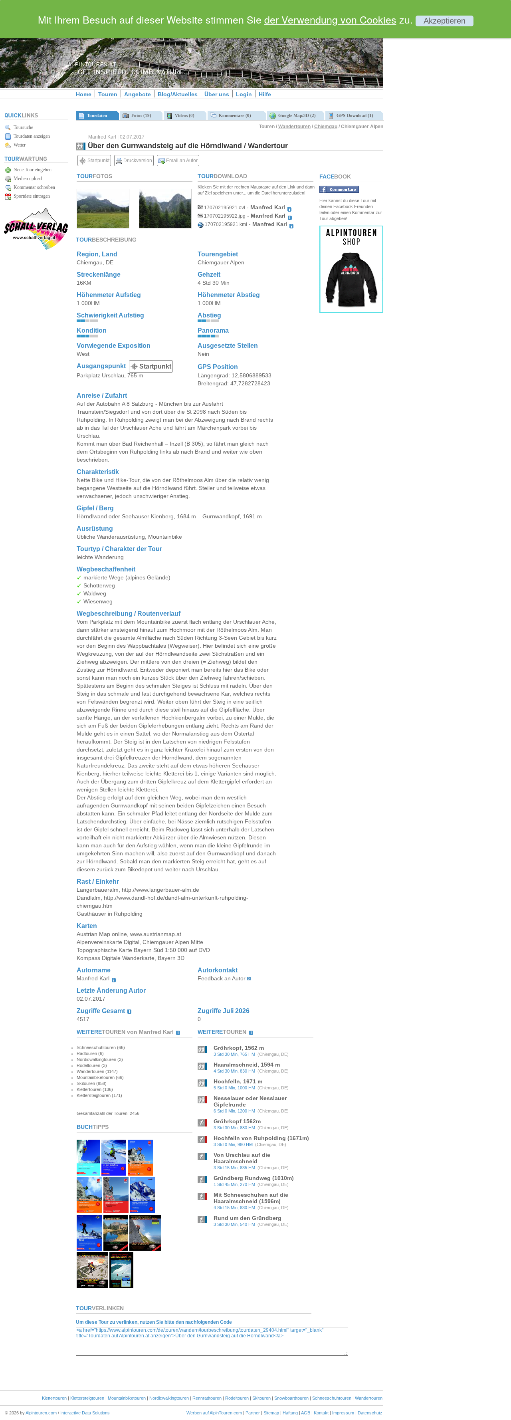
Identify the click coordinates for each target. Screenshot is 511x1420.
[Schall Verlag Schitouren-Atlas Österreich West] (121, 1286)
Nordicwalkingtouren (169, 1398)
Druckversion (137, 160)
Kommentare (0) (233, 115)
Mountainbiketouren (127, 1398)
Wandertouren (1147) (97, 1071)
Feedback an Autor (222, 978)
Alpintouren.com (41, 1412)
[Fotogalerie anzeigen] (103, 226)
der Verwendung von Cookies (330, 19)
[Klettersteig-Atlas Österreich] (92, 1286)
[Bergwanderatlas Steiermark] (115, 1248)
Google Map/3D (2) (296, 115)
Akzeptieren (444, 20)
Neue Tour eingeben (31, 170)
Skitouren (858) (92, 1083)
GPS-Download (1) (353, 115)
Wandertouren (294, 126)
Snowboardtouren (291, 1398)
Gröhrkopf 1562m (237, 1121)
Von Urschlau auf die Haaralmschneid (242, 1158)
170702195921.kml (225, 224)
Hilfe (265, 94)
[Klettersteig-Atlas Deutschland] (145, 1248)
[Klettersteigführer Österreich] (89, 1211)
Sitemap (271, 1412)
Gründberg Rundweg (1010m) (254, 1178)
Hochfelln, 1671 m (238, 1081)
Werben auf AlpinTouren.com (214, 1412)
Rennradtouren (207, 1398)
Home (83, 94)
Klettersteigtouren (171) (99, 1095)
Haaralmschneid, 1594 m (247, 1064)
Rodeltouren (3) (92, 1065)
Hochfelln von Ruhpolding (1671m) (261, 1138)
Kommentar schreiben (33, 187)
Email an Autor (181, 160)
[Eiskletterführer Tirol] (88, 1173)
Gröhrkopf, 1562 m (239, 1048)
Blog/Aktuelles (178, 94)
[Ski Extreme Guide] (142, 1211)
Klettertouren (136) (95, 1089)
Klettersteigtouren (87, 1398)
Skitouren (261, 1398)
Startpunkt (97, 160)
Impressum (343, 1412)
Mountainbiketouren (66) (100, 1077)
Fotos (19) (140, 115)
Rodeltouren (237, 1398)
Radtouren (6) (90, 1053)
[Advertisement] (451, 137)
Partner (253, 1412)
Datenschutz (370, 1412)
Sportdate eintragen (30, 196)
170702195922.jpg (224, 216)
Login (244, 94)
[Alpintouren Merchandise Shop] (351, 310)
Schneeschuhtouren (331, 1398)
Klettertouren (54, 1398)
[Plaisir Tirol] (116, 1211)
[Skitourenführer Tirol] (89, 1248)
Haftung (290, 1412)
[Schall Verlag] (36, 248)
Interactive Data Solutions (85, 1412)
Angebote (137, 94)
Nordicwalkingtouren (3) (100, 1059)
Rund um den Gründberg (247, 1218)
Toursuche (22, 127)
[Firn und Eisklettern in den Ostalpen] (113, 1173)
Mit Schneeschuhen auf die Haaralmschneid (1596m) (251, 1198)
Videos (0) (183, 115)
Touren (107, 94)
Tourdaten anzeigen (30, 136)
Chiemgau (325, 126)
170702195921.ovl (224, 207)
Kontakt (321, 1412)
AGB (305, 1412)
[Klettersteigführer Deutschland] (140, 1173)
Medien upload (26, 178)
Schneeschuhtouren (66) (101, 1047)
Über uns (216, 94)
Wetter (18, 145)
